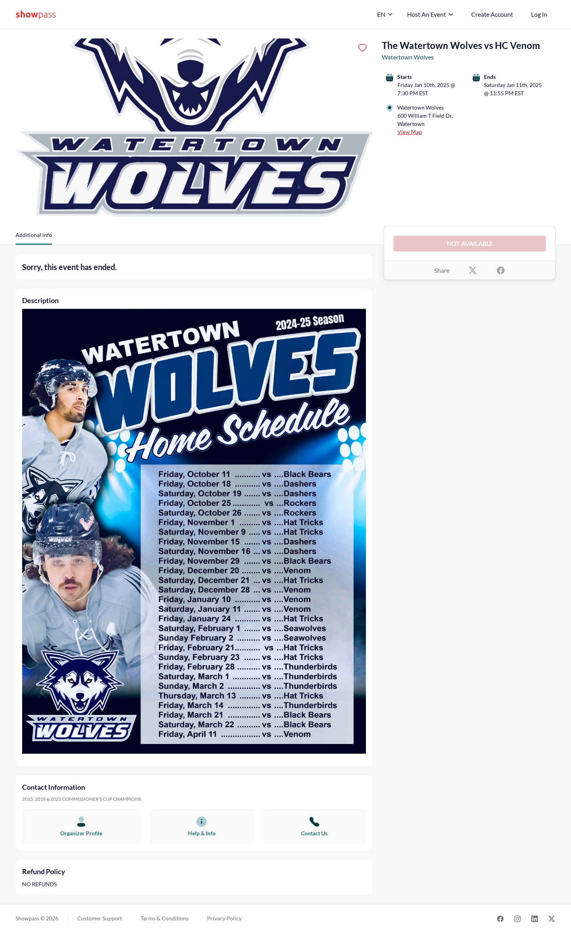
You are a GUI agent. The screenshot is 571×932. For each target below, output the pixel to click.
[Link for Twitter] (551, 918)
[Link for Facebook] (500, 918)
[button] (34, 238)
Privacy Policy (224, 918)
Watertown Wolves (408, 57)
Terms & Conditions (164, 918)
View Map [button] (409, 132)
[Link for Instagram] (517, 918)
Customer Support (99, 918)
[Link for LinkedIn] (534, 918)
